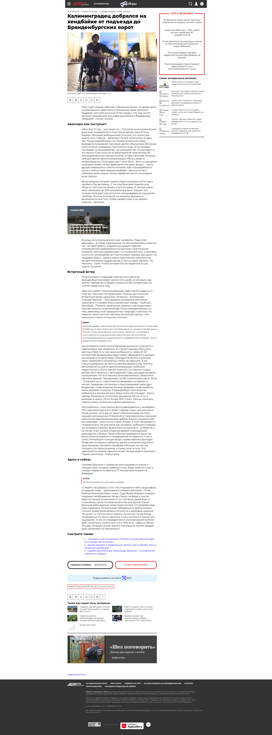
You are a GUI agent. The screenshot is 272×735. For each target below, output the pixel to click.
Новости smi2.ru (76, 674)
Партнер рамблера (110, 724)
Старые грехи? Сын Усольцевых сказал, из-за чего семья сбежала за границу (187, 112)
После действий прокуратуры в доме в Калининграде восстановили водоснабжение (182, 43)
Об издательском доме (96, 683)
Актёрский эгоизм (88, 625)
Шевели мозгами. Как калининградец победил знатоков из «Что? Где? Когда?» (138, 618)
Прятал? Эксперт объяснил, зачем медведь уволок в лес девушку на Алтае (186, 121)
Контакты (188, 683)
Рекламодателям (94, 686)
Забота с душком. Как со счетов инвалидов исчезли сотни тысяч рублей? (138, 609)
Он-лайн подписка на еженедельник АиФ (162, 683)
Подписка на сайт (133, 683)
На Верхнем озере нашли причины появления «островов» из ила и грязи (182, 21)
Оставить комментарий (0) (136, 565)
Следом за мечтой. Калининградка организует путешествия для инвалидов (92, 618)
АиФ (110, 93)
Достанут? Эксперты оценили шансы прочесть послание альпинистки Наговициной (187, 93)
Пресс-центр (115, 683)
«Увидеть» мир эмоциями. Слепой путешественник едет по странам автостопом (95, 609)
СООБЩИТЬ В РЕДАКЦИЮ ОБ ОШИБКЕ (120, 686)
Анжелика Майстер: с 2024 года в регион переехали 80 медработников (181, 32)
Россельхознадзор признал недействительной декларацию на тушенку (182, 55)
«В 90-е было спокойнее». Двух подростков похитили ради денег (186, 83)
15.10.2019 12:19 (73, 11)
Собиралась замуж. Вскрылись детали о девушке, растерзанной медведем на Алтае (186, 130)
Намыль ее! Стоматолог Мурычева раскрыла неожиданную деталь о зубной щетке (186, 103)
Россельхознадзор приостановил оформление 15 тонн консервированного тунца (181, 66)
